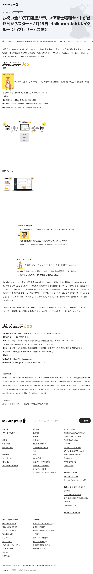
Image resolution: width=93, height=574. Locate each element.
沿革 (34, 451)
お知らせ (10, 41)
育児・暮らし (6, 462)
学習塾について (7, 447)
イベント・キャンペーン (10, 433)
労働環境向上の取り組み (72, 436)
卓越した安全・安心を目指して (74, 487)
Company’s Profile (40, 447)
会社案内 (36, 429)
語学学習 (5, 454)
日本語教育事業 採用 (40, 545)
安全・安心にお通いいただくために (76, 498)
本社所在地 (37, 458)
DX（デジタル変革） (70, 472)
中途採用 (36, 534)
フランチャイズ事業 (39, 469)
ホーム (3, 41)
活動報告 (67, 501)
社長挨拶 (36, 440)
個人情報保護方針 (28, 565)
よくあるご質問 (7, 548)
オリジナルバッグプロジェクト (74, 451)
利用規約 (17, 565)
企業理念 (36, 433)
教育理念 (36, 436)
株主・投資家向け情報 (10, 519)
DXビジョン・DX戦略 (71, 476)
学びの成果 (6, 444)
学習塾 (4, 440)
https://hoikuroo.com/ (50, 333)
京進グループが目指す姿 (41, 462)
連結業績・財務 (7, 534)
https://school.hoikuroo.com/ (32, 362)
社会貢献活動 (68, 465)
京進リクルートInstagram (42, 523)
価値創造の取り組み (71, 462)
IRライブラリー (7, 538)
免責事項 (5, 552)
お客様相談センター (71, 505)
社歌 (34, 454)
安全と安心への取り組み (72, 494)
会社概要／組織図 (39, 444)
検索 (86, 420)
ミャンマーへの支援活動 (72, 447)
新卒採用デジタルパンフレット (43, 530)
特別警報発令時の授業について (47, 565)
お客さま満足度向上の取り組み (75, 433)
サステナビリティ (69, 429)
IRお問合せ (6, 556)
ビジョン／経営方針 (9, 530)
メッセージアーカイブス (72, 512)
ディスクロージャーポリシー (12, 545)
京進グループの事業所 (10, 465)
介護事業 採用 (38, 548)
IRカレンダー (7, 541)
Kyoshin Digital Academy (74, 480)
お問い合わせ (6, 565)
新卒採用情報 (38, 527)
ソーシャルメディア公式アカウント (44, 472)
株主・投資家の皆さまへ (10, 527)
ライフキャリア (7, 458)
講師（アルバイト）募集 (40, 538)
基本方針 (67, 491)
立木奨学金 (68, 458)
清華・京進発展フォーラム (73, 454)
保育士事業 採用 (39, 541)
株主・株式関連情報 (9, 523)
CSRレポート (68, 444)
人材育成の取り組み (71, 440)
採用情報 (36, 519)
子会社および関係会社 (41, 465)
